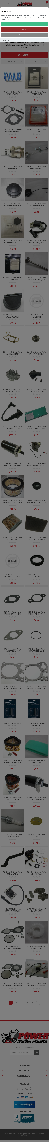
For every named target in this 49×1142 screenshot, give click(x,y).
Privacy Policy (5, 40)
